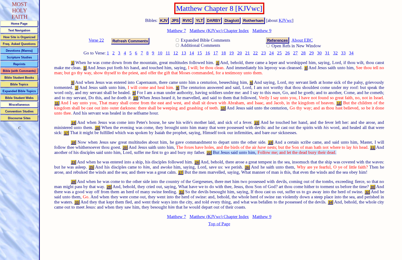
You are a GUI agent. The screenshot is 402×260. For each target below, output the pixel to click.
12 (175, 53)
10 (160, 53)
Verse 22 (96, 40)
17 (215, 53)
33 (343, 53)
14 (191, 53)
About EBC (302, 40)
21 (247, 53)
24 (271, 53)
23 (263, 53)
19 (231, 53)
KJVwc (285, 20)
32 (335, 53)
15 (199, 53)
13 (183, 53)
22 (255, 53)
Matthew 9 (261, 30)
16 (207, 53)
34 (351, 53)
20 (239, 53)
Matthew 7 (176, 30)
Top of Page (219, 223)
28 (303, 53)
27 (295, 53)
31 (327, 53)
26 (287, 53)
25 (279, 53)
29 (311, 53)
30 (319, 53)
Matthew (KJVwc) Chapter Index (219, 30)
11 (168, 53)
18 (223, 53)
